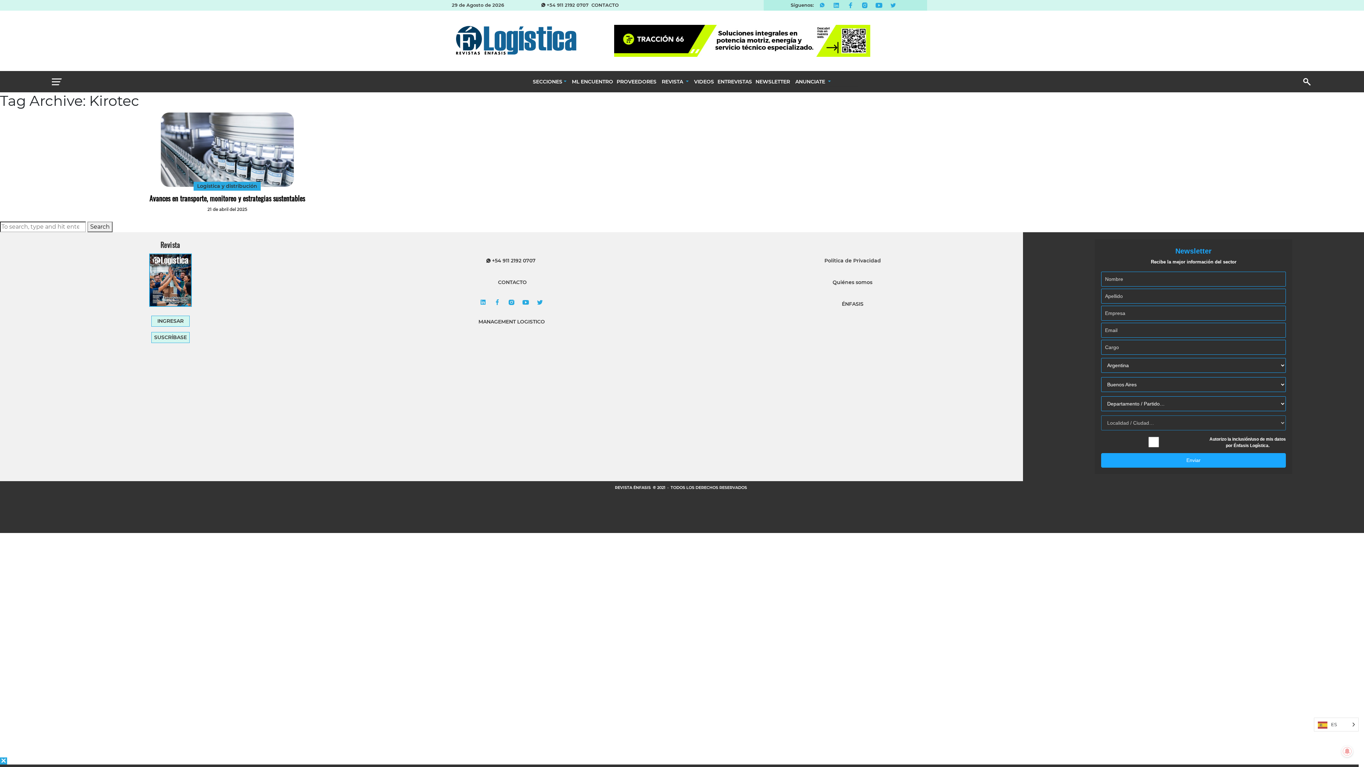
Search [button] (100, 226)
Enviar (1193, 460)
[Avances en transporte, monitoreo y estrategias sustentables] (227, 149)
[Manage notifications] (1347, 751)
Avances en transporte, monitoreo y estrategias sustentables (227, 198)
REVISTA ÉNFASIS (633, 487)
